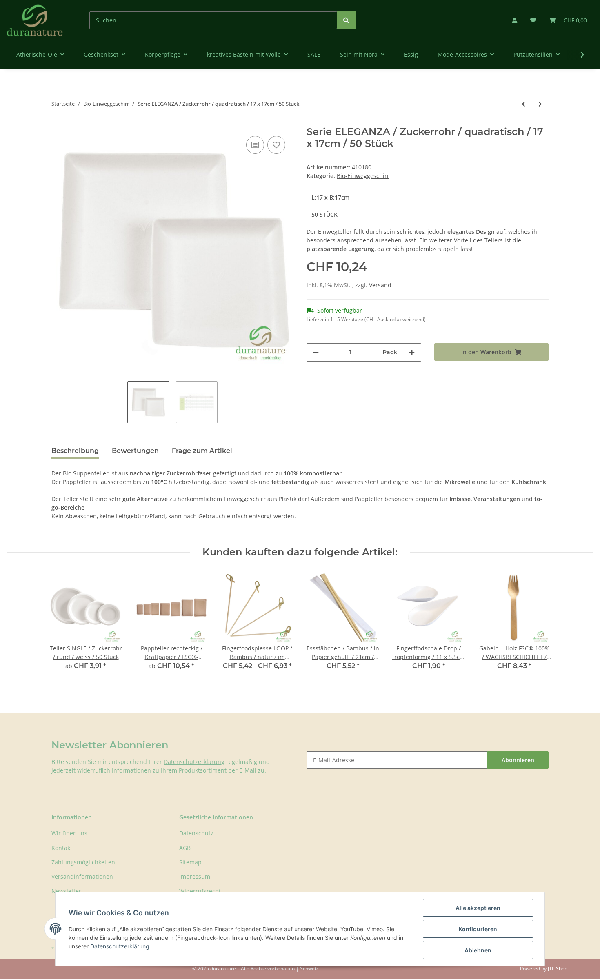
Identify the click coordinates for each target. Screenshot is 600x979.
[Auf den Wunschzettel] (276, 145)
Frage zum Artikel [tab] (202, 451)
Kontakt (61, 848)
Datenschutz (196, 833)
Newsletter (66, 891)
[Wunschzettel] (533, 20)
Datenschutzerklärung (194, 762)
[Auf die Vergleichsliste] (255, 145)
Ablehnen (477, 950)
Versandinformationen (82, 876)
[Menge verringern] (316, 352)
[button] (515, 20)
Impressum (194, 876)
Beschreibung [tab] (75, 451)
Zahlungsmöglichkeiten (83, 862)
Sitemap (190, 862)
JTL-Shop (557, 968)
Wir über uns (69, 833)
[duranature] (35, 20)
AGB (185, 848)
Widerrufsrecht (200, 891)
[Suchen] (346, 20)
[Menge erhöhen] (412, 352)
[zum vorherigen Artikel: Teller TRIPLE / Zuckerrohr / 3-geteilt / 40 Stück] (523, 104)
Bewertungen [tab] (135, 451)
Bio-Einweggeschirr (363, 176)
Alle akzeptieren (478, 907)
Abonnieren (518, 760)
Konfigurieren (478, 929)
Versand (380, 285)
